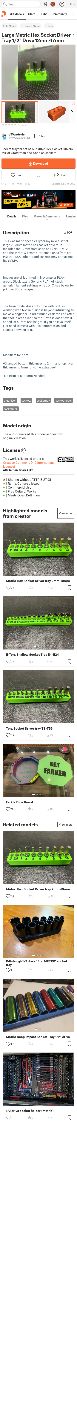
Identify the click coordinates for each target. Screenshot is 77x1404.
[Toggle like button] (8, 587)
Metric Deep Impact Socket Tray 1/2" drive (38, 1037)
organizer (10, 400)
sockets (26, 400)
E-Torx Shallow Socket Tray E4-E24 (32, 654)
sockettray (43, 400)
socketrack (11, 409)
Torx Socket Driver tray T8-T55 (29, 728)
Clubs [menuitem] (43, 14)
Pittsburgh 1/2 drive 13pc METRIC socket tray (36, 963)
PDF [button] (70, 232)
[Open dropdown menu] (74, 34)
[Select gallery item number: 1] (34, 573)
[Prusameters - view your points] (52, 4)
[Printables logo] (3, 14)
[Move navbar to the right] (73, 13)
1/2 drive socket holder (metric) (30, 1110)
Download (40, 163)
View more (66, 513)
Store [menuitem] (31, 14)
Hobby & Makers (32, 26)
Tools (50, 26)
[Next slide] (72, 112)
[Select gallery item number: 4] (43, 794)
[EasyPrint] (45, 4)
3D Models (10, 26)
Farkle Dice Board (19, 802)
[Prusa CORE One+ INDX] (38, 199)
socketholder (64, 400)
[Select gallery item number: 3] (41, 573)
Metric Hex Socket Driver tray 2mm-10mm (38, 581)
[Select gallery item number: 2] (38, 573)
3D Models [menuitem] (17, 14)
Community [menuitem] (59, 14)
